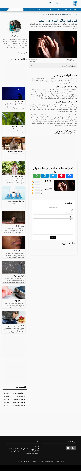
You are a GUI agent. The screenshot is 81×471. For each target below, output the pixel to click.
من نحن (41, 461)
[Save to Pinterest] (61, 176)
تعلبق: (71, 216)
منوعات (59, 9)
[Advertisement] (53, 146)
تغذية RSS (19, 461)
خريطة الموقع (27, 461)
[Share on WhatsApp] (36, 176)
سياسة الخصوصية (49, 461)
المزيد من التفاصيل (21, 53)
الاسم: (71, 210)
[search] (6, 9)
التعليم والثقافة (40, 9)
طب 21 (75, 14)
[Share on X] (53, 176)
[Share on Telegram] (45, 176)
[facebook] (73, 448)
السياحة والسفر (30, 9)
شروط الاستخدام (60, 461)
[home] (74, 9)
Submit (53, 237)
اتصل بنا (35, 461)
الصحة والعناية (67, 9)
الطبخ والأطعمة (50, 9)
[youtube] (68, 448)
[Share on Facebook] (69, 176)
